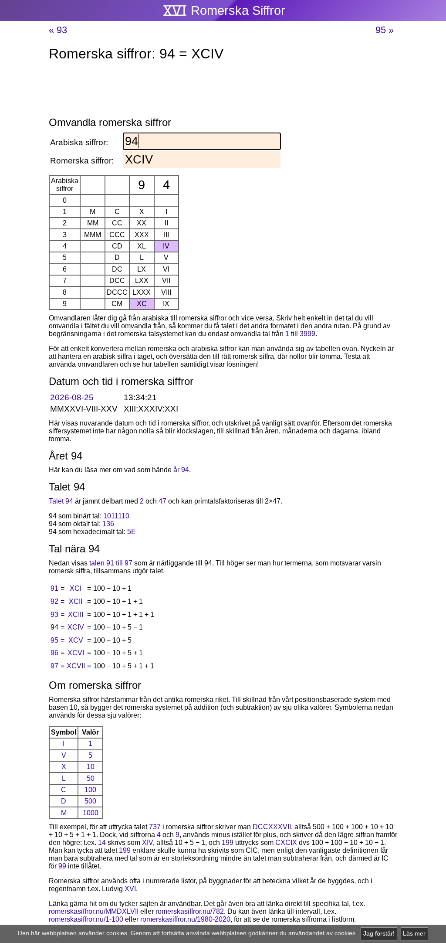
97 (54, 666)
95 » (384, 29)
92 (54, 601)
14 (102, 842)
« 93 (58, 29)
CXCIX (286, 842)
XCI (75, 588)
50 (91, 778)
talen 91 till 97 (110, 563)
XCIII (75, 614)
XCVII (76, 666)
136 (108, 524)
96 (54, 653)
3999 (307, 333)
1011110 (116, 516)
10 (91, 766)
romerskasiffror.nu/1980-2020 (185, 919)
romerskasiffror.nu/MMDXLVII (94, 911)
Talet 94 (61, 501)
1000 (90, 813)
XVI (130, 888)
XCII (75, 601)
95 (54, 640)
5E (131, 531)
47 (162, 501)
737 (155, 827)
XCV (75, 640)
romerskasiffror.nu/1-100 (86, 919)
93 (54, 614)
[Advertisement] (223, 90)
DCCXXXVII (272, 827)
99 (62, 866)
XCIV (76, 627)
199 (227, 842)
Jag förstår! (379, 933)
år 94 (181, 469)
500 (90, 801)
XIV (147, 842)
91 (54, 588)
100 (90, 789)
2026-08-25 (72, 397)
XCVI (76, 653)
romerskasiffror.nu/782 (189, 911)
